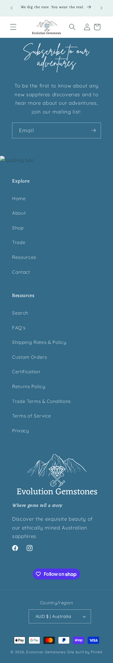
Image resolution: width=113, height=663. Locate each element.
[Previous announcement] (11, 8)
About (19, 213)
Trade (18, 242)
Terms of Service (31, 416)
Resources (24, 257)
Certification (26, 371)
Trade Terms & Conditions (41, 401)
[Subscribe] (93, 130)
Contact (21, 272)
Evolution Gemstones (46, 652)
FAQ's (18, 328)
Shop (18, 228)
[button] (13, 27)
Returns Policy (28, 386)
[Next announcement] (101, 8)
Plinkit (96, 652)
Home (19, 198)
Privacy (20, 431)
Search (20, 313)
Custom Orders (29, 357)
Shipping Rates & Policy (39, 342)
